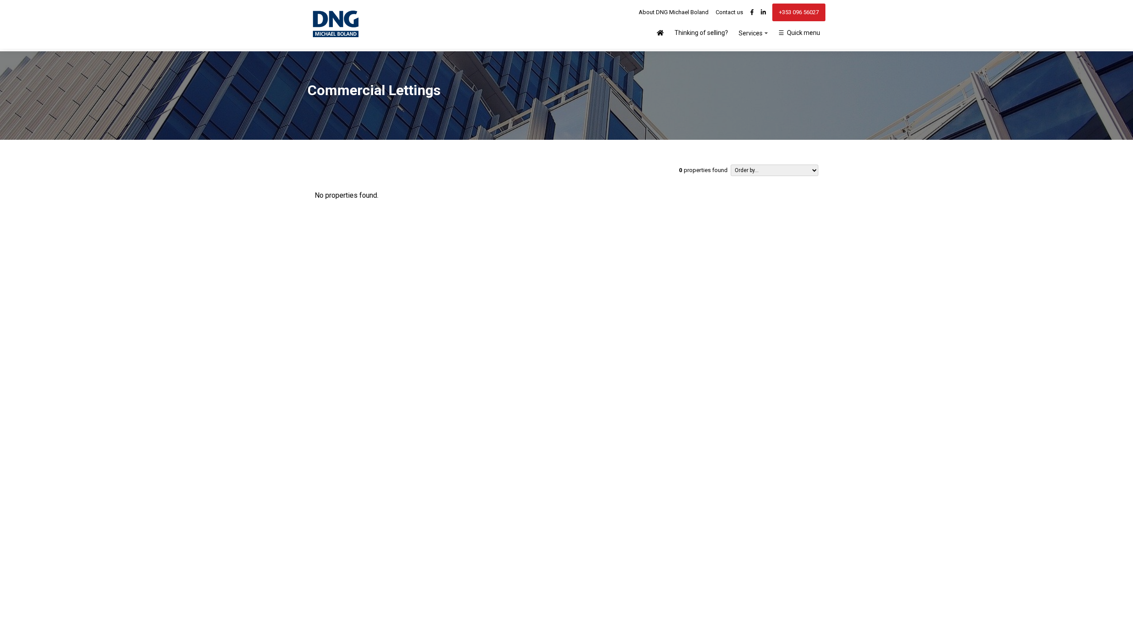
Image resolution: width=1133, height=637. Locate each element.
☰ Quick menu (799, 32)
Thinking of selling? (701, 32)
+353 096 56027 (799, 12)
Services (751, 33)
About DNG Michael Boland (674, 12)
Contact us (729, 12)
